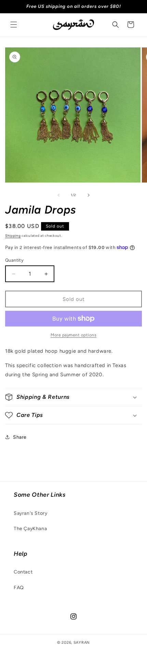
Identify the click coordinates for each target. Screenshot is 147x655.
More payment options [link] (73, 335)
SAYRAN (82, 642)
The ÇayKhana (30, 529)
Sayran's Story (30, 513)
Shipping (13, 235)
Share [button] (20, 437)
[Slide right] (88, 195)
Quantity (14, 260)
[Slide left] (58, 195)
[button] (13, 24)
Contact (23, 572)
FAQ (19, 588)
